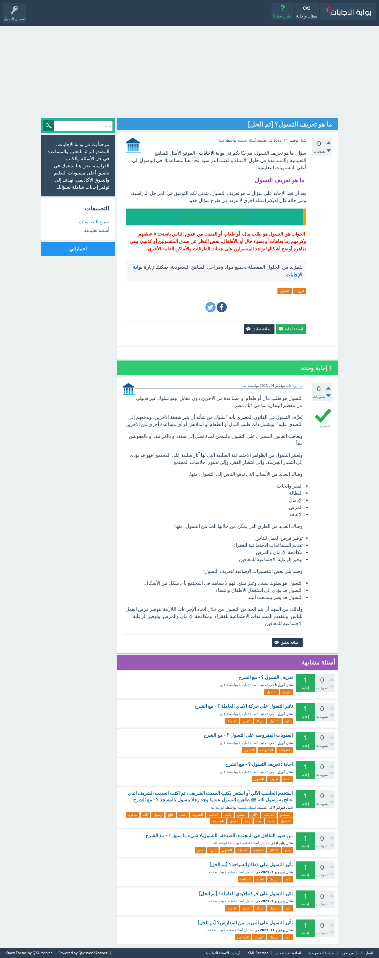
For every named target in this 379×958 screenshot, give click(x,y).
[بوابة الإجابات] (348, 11)
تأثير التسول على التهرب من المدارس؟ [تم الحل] (245, 922)
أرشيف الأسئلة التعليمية (222, 953)
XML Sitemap (258, 953)
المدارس (243, 937)
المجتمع (258, 850)
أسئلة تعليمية (246, 140)
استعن (241, 814)
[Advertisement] (189, 70)
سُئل (302, 140)
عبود (222, 685)
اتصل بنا (367, 953)
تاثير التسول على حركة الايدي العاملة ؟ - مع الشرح (244, 706)
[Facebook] (222, 307)
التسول (285, 291)
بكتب (227, 814)
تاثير (287, 721)
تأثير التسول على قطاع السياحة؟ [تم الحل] (251, 864)
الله (145, 814)
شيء (212, 850)
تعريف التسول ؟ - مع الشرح (265, 677)
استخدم (285, 814)
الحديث (214, 814)
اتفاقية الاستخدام (288, 953)
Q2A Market (42, 953)
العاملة (232, 721)
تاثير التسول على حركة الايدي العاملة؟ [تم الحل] (246, 893)
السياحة (245, 879)
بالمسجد (218, 821)
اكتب (183, 814)
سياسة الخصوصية (322, 953)
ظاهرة (132, 814)
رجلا (247, 821)
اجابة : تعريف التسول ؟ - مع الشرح (259, 764)
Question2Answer (92, 953)
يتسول (234, 821)
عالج (171, 814)
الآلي (254, 814)
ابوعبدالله (217, 807)
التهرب (259, 937)
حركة (260, 721)
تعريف (300, 291)
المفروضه (266, 750)
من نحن (348, 953)
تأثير (287, 879)
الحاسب (269, 814)
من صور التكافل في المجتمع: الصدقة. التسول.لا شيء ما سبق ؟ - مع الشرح (219, 835)
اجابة (287, 779)
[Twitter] (210, 307)
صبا (209, 872)
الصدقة (243, 850)
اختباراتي (78, 248)
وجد (258, 821)
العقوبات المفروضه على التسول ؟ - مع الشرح (248, 735)
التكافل (274, 850)
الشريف (197, 814)
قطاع (260, 879)
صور (287, 850)
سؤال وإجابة (306, 16)
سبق (200, 850)
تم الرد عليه (294, 386)
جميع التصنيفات (94, 221)
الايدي (246, 721)
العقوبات (284, 750)
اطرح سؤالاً (283, 16)
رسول (158, 814)
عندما (271, 821)
